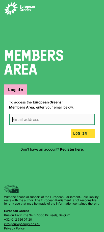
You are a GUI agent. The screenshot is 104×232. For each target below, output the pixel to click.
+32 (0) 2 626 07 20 (18, 219)
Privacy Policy (14, 228)
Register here (71, 149)
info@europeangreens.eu (22, 224)
